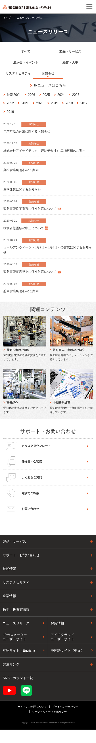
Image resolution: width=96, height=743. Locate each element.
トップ (7, 17)
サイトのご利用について (32, 706)
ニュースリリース (16, 623)
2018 (69, 103)
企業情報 (9, 596)
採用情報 (57, 623)
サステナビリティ (16, 582)
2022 (10, 103)
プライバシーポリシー (65, 706)
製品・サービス (14, 541)
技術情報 (9, 569)
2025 (46, 95)
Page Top (88, 540)
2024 (61, 95)
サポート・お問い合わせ (21, 555)
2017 (84, 103)
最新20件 (13, 95)
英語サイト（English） (20, 650)
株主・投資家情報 (16, 609)
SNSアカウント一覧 (18, 678)
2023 (75, 95)
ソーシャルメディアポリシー (49, 711)
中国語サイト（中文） (67, 650)
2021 (25, 103)
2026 (31, 95)
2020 (39, 103)
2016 (10, 111)
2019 (54, 103)
